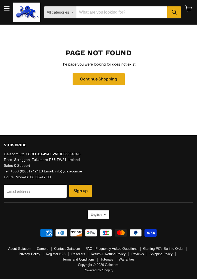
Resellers (78, 254)
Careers (42, 249)
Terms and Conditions (78, 259)
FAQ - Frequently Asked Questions (111, 249)
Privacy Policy (29, 254)
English (96, 214)
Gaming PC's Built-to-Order (163, 249)
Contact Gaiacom (67, 249)
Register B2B (56, 254)
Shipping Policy (161, 254)
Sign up (80, 190)
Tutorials (106, 259)
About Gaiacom (19, 249)
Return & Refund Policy (108, 254)
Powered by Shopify (98, 270)
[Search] (174, 12)
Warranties (127, 259)
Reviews (137, 254)
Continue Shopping (98, 79)
